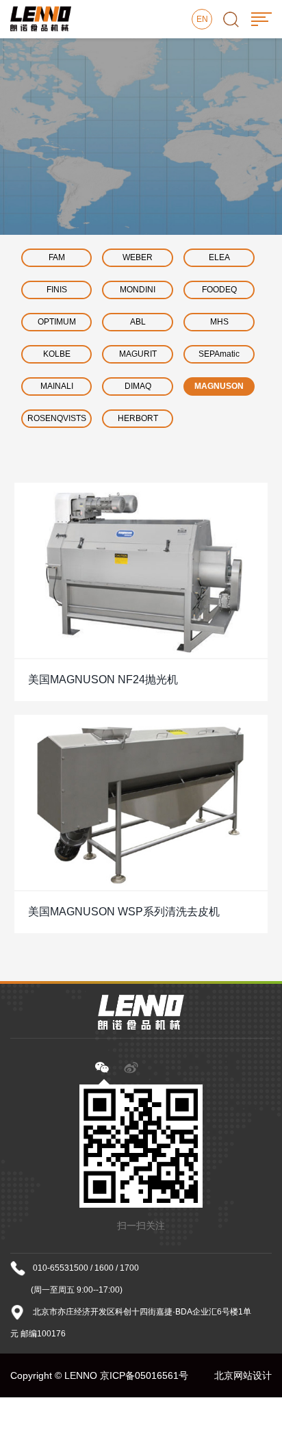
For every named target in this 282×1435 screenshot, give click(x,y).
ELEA (219, 257)
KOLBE (56, 354)
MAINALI (56, 386)
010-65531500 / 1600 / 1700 (86, 1268)
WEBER (138, 257)
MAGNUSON (219, 386)
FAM (57, 257)
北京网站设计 (243, 1375)
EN (202, 19)
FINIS (57, 289)
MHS (219, 322)
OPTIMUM (57, 322)
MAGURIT (138, 354)
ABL (138, 322)
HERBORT (138, 418)
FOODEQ (219, 289)
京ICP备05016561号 (144, 1375)
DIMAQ (138, 386)
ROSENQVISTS (56, 418)
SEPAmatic (219, 354)
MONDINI (137, 289)
